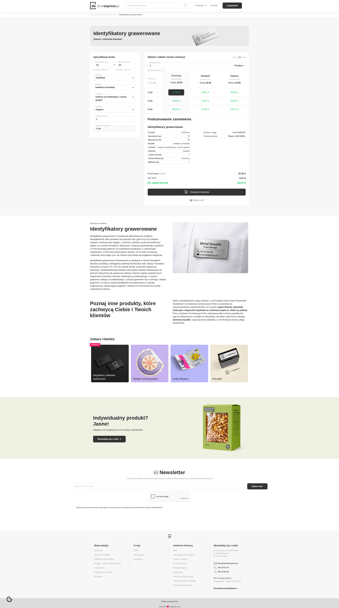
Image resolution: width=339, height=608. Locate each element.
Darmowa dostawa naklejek (184, 581)
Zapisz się (256, 486)
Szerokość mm (101, 62)
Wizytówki (98, 550)
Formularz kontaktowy (182, 585)
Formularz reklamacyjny (183, 576)
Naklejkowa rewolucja (103, 572)
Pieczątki (217, 379)
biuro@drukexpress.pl (228, 563)
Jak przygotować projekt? (183, 555)
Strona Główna (96, 15)
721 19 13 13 (223, 567)
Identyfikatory (110, 15)
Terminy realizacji (180, 559)
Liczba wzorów (101, 116)
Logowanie (232, 5)
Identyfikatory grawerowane (130, 15)
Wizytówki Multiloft (102, 555)
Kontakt (214, 5)
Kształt (98, 84)
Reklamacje (178, 572)
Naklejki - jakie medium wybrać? (107, 563)
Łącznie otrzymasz (103, 125)
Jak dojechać (139, 555)
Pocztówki (98, 576)
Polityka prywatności (169, 601)
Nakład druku (155, 62)
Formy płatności (179, 563)
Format (98, 75)
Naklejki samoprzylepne (145, 379)
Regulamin (138, 559)
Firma (136, 550)
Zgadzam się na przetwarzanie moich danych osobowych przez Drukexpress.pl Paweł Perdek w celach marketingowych (119, 507)
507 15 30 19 (223, 572)
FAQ (175, 550)
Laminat (98, 94)
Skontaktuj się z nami (108, 439)
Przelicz (239, 65)
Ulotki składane (181, 379)
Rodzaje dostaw (179, 568)
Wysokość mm (124, 62)
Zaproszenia (99, 568)
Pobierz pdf (198, 200)
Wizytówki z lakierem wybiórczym (104, 377)
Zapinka (98, 107)
